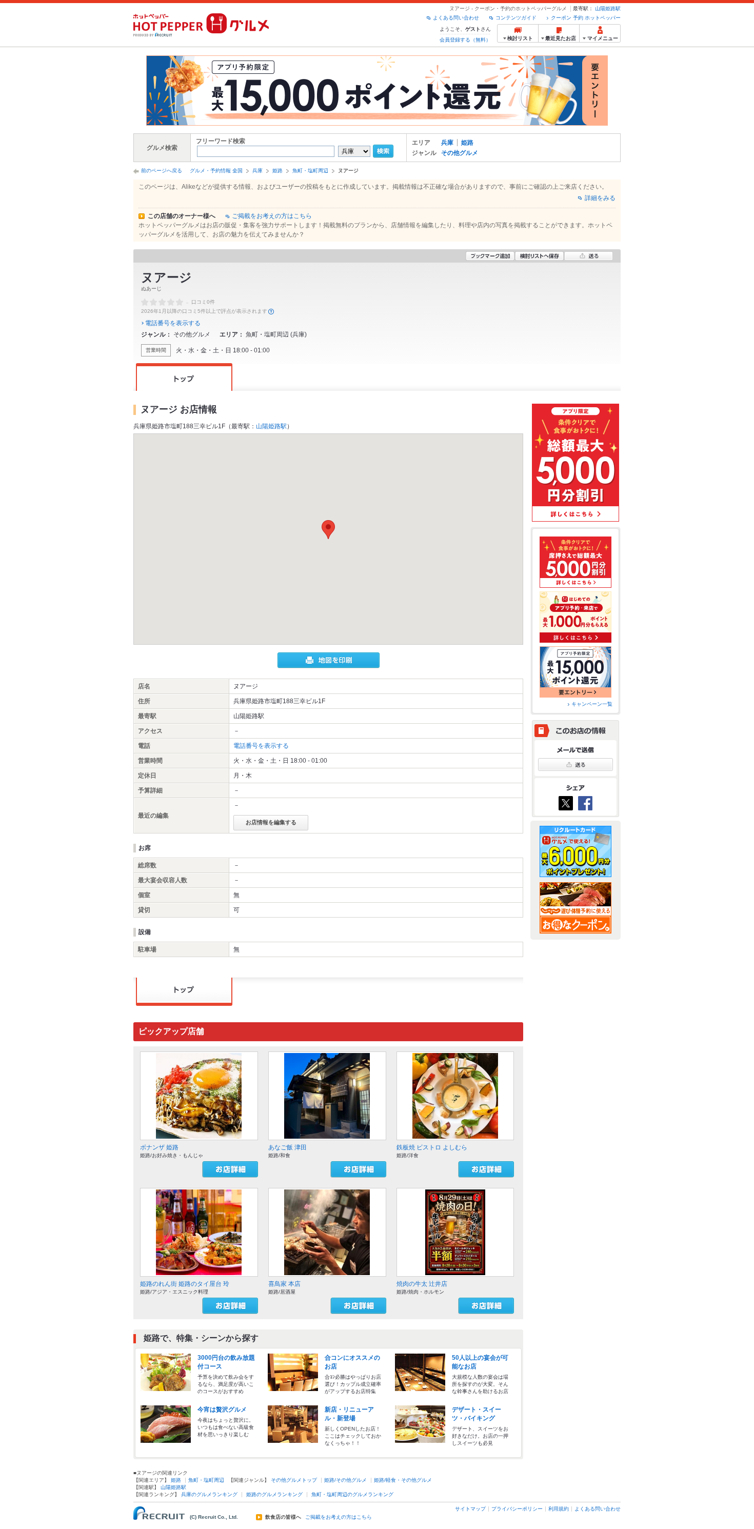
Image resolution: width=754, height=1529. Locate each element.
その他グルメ (459, 152)
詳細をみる (600, 198)
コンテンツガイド (516, 18)
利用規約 (558, 1509)
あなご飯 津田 (287, 1147)
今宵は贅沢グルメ (222, 1409)
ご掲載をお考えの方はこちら (272, 216)
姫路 (467, 142)
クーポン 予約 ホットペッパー (586, 18)
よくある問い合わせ (456, 18)
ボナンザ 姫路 (159, 1147)
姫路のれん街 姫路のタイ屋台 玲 (184, 1283)
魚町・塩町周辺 (310, 170)
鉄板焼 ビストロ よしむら (431, 1147)
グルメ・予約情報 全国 (216, 170)
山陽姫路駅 (608, 8)
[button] (328, 529)
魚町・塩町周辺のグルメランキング (352, 1494)
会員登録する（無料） (465, 40)
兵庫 (447, 142)
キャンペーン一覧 (591, 704)
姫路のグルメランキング (274, 1494)
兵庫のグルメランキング (209, 1494)
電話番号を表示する (173, 323)
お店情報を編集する (271, 822)
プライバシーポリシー (517, 1509)
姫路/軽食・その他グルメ (403, 1480)
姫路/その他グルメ (345, 1480)
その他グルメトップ (294, 1480)
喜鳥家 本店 (284, 1283)
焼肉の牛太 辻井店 (421, 1283)
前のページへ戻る (161, 170)
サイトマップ (470, 1509)
